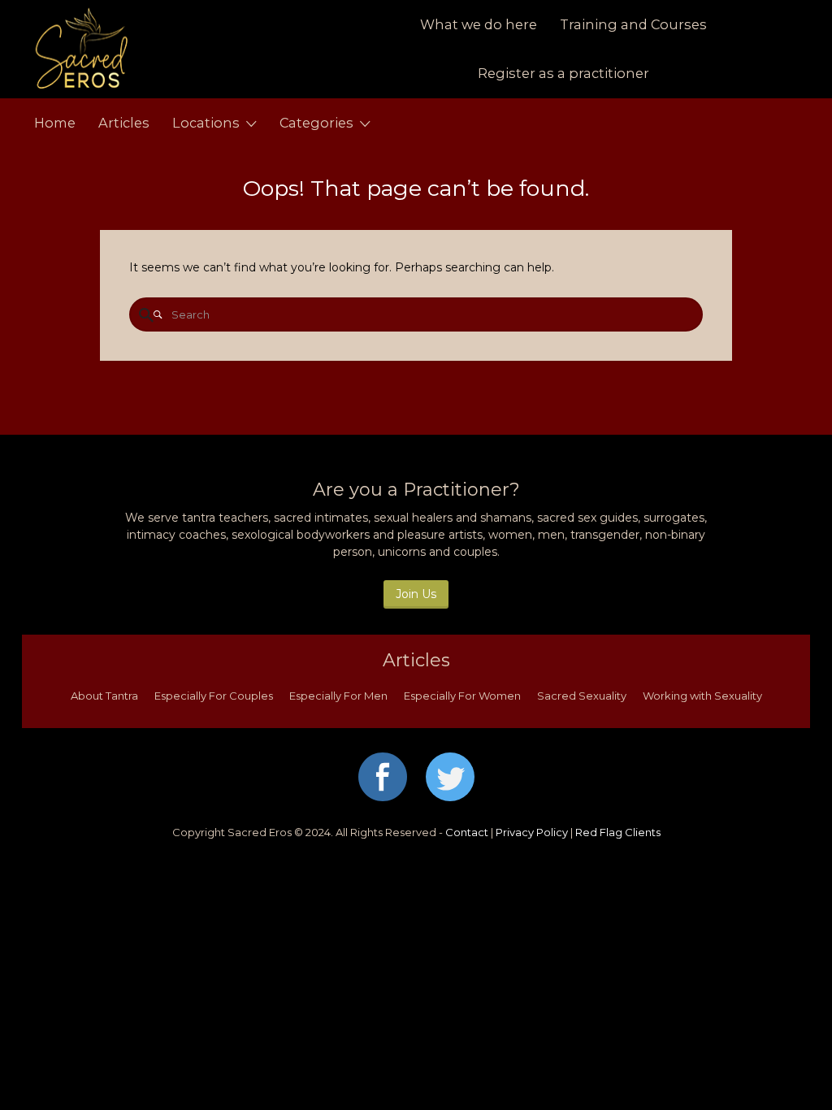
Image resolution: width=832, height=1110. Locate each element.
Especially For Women (462, 695)
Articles (124, 123)
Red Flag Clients (618, 832)
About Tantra (104, 695)
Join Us (416, 594)
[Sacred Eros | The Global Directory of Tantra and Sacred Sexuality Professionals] (166, 49)
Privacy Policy (532, 832)
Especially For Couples (213, 695)
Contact (466, 832)
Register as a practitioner (563, 73)
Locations (206, 123)
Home (55, 123)
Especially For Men (338, 695)
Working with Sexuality (702, 695)
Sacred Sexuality (581, 695)
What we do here (478, 24)
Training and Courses (633, 24)
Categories (316, 123)
